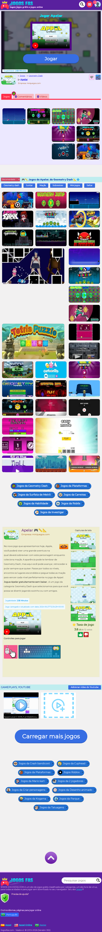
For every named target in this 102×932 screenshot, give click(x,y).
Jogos (6, 96)
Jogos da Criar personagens (28, 789)
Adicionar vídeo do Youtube (85, 687)
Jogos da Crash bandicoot (34, 763)
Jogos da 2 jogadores (70, 781)
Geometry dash (11, 185)
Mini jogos (75, 185)
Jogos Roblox (72, 772)
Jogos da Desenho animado (75, 789)
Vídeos (42, 96)
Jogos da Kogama (35, 798)
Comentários (24, 96)
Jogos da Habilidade (36, 503)
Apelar (43, 925)
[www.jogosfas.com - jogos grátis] (17, 881)
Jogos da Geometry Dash (32, 485)
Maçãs (43, 185)
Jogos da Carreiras (75, 494)
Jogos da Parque (69, 798)
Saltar (90, 185)
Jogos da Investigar (52, 512)
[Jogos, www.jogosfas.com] (17, 5)
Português (11, 915)
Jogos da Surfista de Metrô (34, 494)
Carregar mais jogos (51, 736)
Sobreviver (58, 185)
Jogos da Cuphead (74, 763)
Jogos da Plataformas (74, 485)
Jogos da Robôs (70, 503)
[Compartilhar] (98, 77)
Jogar (51, 58)
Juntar (29, 185)
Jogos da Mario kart (33, 781)
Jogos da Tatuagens (52, 807)
